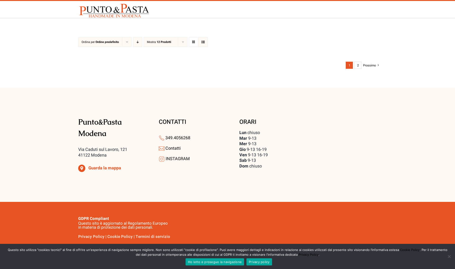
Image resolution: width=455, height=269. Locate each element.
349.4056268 (177, 138)
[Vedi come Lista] (203, 42)
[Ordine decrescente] (137, 42)
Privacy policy (259, 262)
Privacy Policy (308, 254)
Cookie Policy (410, 250)
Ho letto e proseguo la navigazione (215, 262)
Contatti (173, 148)
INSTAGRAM (178, 159)
